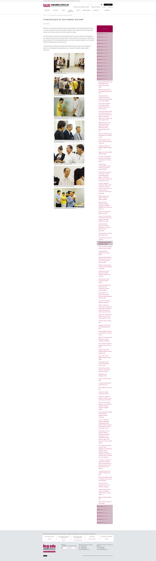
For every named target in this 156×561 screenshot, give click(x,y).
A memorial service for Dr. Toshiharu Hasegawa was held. (105, 473)
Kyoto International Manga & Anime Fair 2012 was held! (105, 247)
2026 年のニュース (102, 33)
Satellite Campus (86, 10)
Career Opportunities (70, 11)
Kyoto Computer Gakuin (49, 536)
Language (108, 4)
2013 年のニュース (102, 75)
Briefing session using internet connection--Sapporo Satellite (104, 197)
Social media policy (75, 533)
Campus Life (96, 10)
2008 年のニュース (102, 516)
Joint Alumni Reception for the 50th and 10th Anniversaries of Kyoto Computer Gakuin (105, 288)
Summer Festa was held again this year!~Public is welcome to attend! (104, 369)
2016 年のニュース (102, 66)
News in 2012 (53, 15)
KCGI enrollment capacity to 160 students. (105, 502)
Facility (78, 10)
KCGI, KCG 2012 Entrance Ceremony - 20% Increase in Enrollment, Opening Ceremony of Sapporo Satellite (105, 406)
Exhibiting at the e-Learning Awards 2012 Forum (105, 234)
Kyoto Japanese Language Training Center (64, 537)
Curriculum (55, 10)
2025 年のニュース (102, 37)
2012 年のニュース (102, 79)
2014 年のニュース (102, 72)
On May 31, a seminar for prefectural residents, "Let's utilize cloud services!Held (105, 398)
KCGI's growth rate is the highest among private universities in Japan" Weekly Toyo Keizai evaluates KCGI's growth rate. (104, 127)
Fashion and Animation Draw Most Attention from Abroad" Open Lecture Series (105, 84)
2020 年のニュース (102, 53)
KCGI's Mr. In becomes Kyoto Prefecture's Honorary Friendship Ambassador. (105, 339)
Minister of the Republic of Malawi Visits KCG (105, 212)
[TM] (54, 4)
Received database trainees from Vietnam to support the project (105, 333)
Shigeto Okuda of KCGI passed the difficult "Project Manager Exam (105, 351)
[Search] (101, 5)
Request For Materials (96, 6)
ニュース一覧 (48, 15)
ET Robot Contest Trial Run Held (105, 321)
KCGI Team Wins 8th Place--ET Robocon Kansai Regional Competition (105, 266)
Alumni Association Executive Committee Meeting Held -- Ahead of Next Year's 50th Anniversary (105, 227)
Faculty (63, 10)
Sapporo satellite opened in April (105, 498)
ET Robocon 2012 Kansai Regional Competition (104, 301)
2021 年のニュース (102, 50)
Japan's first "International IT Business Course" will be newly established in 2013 (105, 316)
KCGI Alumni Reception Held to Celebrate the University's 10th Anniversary (105, 479)
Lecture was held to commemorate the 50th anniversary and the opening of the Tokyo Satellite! (105, 98)
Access (104, 6)
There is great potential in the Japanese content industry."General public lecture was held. (105, 106)
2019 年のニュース (102, 56)
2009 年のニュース (102, 512)
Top (44, 15)
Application (107, 10)
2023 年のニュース (102, 43)
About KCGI (47, 10)
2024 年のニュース (102, 40)
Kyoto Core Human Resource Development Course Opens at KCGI (105, 135)
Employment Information (56, 533)
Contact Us (110, 6)
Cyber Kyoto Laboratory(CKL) (106, 536)
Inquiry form (69, 547)
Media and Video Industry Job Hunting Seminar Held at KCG (105, 91)
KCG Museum (92, 536)
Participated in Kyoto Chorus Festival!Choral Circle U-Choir (104, 363)
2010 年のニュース (102, 509)
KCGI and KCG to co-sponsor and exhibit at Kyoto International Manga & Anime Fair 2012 (105, 295)
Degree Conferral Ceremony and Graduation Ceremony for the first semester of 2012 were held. (105, 260)
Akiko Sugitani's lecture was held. (105, 388)
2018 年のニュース (102, 59)
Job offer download (47, 533)
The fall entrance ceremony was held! (105, 238)
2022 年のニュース (102, 46)
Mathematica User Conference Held (103, 375)
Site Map (64, 533)
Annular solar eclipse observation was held (104, 392)
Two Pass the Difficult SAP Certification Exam (105, 383)
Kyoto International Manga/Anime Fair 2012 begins (104, 253)
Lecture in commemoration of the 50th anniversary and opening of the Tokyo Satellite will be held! (105, 219)
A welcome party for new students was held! (105, 243)
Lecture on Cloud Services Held (105, 379)
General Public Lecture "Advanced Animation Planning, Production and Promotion (104, 274)
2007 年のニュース (102, 519)
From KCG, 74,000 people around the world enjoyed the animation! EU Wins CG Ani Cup (105, 159)
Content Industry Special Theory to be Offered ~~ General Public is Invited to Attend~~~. (105, 492)
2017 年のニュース (102, 62)
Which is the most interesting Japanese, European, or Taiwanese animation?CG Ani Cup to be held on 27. (105, 206)
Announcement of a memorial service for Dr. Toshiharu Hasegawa (104, 485)
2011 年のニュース (102, 506)
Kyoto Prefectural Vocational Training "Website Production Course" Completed (105, 414)
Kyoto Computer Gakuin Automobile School (78, 537)
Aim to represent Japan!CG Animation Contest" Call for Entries (105, 345)
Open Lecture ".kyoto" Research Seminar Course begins (105, 357)
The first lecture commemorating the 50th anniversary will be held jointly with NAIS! (105, 167)
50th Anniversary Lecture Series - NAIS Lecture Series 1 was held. (105, 141)
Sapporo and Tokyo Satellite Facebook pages (105, 152)
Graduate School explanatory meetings (81, 6)
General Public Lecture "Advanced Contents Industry (104, 280)
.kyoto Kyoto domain (84, 533)
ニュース (105, 28)
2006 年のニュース (102, 522)
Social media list (93, 533)
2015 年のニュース (102, 69)
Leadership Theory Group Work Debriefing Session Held (105, 327)
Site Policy (69, 533)
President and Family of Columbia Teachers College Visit (105, 147)
